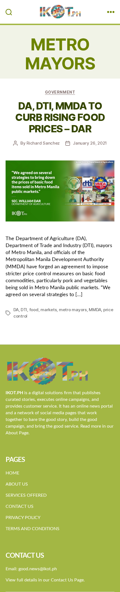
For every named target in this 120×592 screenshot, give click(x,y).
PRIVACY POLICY (23, 517)
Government (60, 92)
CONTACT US (19, 506)
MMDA (95, 309)
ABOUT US (17, 484)
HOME (12, 473)
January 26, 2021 (90, 143)
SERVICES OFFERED (26, 495)
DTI (24, 309)
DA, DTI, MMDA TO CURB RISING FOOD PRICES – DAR (60, 117)
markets (48, 309)
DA (16, 309)
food (34, 309)
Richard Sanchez (43, 143)
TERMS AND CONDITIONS (32, 529)
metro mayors (73, 309)
